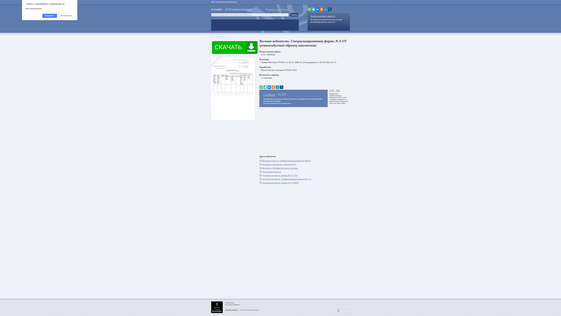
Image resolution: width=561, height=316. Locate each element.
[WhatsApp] (309, 9)
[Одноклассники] (321, 9)
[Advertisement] (304, 130)
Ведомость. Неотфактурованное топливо (280, 168)
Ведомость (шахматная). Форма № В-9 (279, 164)
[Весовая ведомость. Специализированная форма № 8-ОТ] (216, 83)
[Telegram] (313, 9)
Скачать (269, 94)
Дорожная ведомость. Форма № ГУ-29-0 (280, 175)
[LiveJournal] (329, 9)
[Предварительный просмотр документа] (260, 160)
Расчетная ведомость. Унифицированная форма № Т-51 (286, 179)
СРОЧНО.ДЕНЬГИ (231, 310)
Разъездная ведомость (271, 171)
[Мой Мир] (325, 9)
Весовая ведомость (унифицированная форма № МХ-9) (286, 160)
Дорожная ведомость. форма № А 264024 (280, 182)
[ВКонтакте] (317, 9)
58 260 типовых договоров (238, 9)
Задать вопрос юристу (322, 16)
